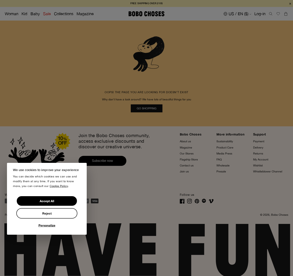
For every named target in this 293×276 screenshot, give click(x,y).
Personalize (46, 225)
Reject (47, 213)
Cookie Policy (59, 186)
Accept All (47, 201)
